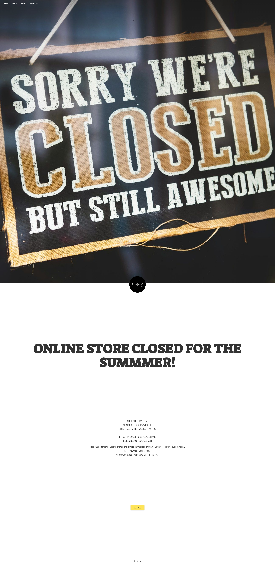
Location (23, 4)
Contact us (34, 4)
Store (6, 4)
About (14, 4)
